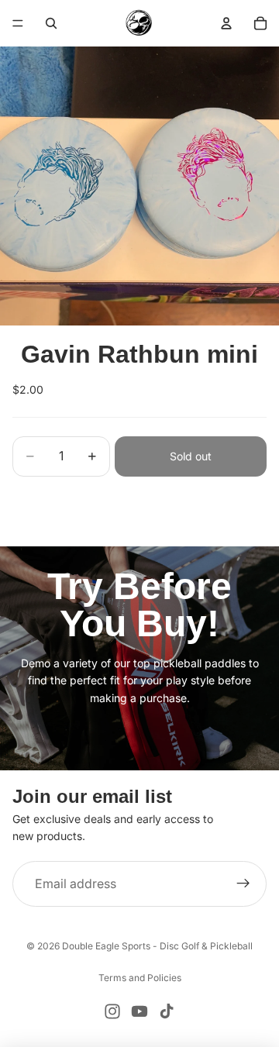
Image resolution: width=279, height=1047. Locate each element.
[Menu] (18, 23)
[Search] (51, 23)
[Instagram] (112, 1011)
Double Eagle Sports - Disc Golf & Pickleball (157, 946)
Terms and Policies (139, 977)
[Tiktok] (166, 1011)
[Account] (226, 23)
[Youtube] (139, 1011)
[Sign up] (243, 884)
